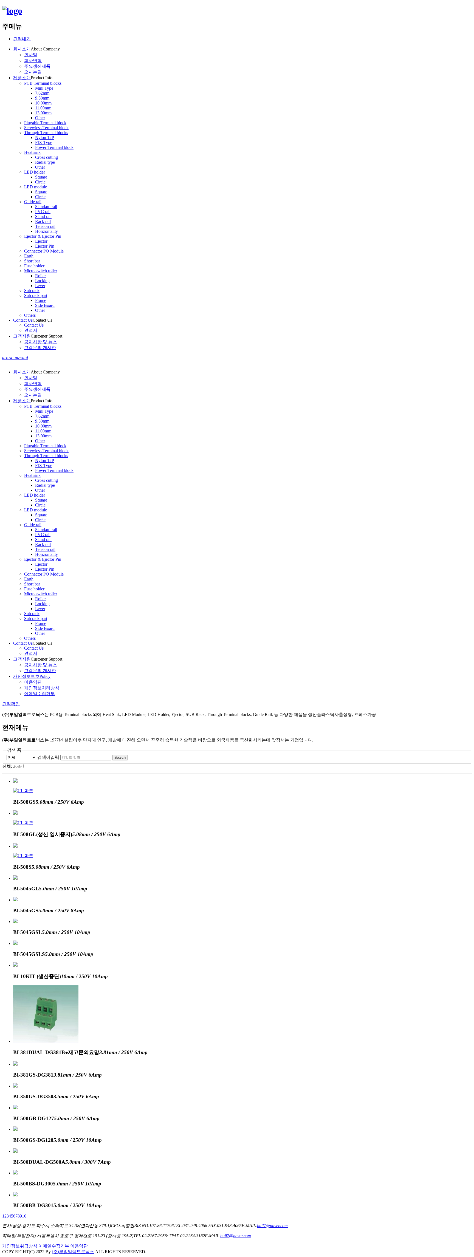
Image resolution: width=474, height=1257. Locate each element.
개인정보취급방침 (19, 1246)
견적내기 (22, 38)
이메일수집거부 (53, 1246)
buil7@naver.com (272, 1225)
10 (24, 1216)
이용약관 (79, 1246)
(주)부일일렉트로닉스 (73, 1251)
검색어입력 (48, 757)
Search (120, 757)
